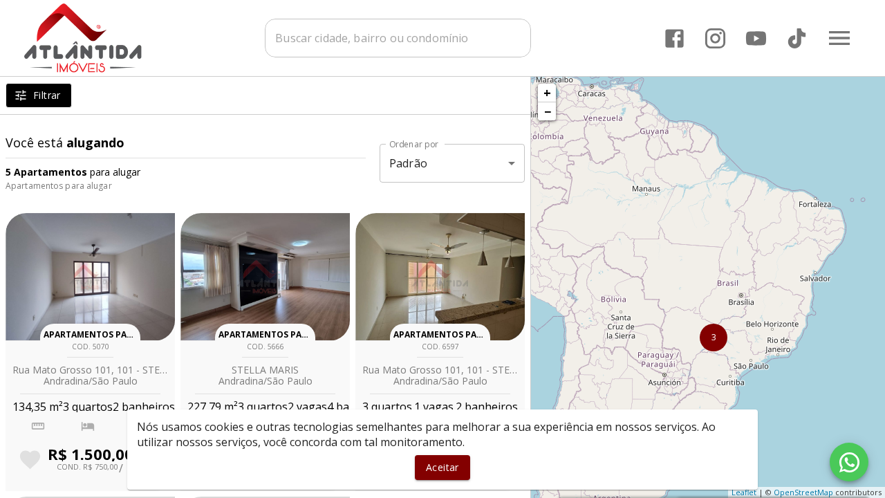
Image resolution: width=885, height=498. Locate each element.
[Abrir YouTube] (756, 38)
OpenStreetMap (803, 492)
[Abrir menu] (839, 38)
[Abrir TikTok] (797, 38)
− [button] (547, 111)
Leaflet (744, 492)
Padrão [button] (408, 163)
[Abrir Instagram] (715, 38)
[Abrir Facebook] (674, 38)
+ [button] (547, 92)
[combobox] (398, 38)
